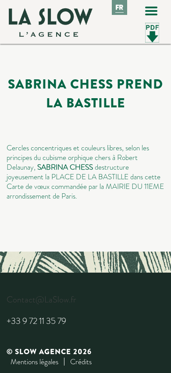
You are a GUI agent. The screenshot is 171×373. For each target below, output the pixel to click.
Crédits (81, 361)
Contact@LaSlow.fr (41, 299)
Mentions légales (34, 361)
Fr (119, 7)
